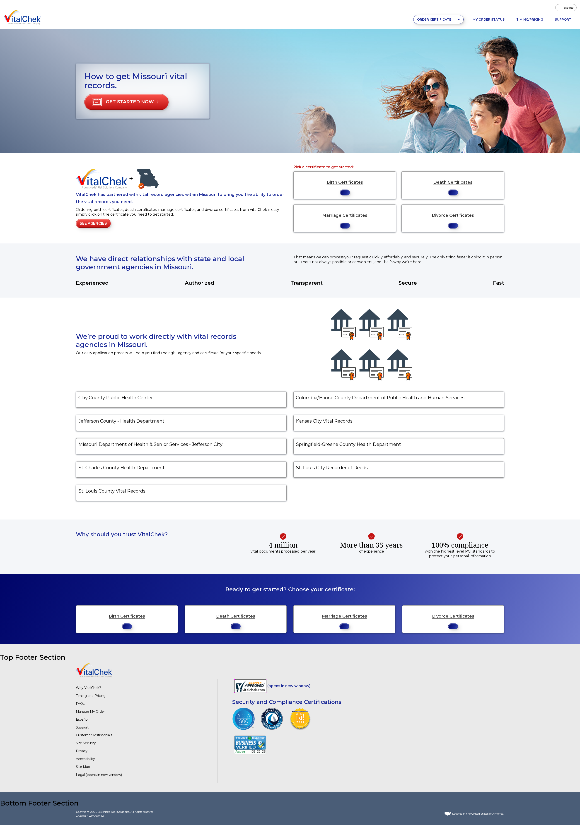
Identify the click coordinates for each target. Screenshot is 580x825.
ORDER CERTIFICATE (434, 19)
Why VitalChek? (88, 688)
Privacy (81, 751)
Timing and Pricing (91, 696)
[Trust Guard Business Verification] (250, 744)
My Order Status (489, 19)
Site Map (83, 767)
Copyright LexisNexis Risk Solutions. (103, 811)
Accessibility (85, 759)
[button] (126, 102)
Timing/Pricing (529, 19)
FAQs (80, 704)
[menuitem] (566, 7)
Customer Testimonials (94, 735)
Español (82, 719)
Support (563, 19)
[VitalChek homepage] (94, 670)
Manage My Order (90, 712)
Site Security (86, 743)
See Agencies (93, 223)
